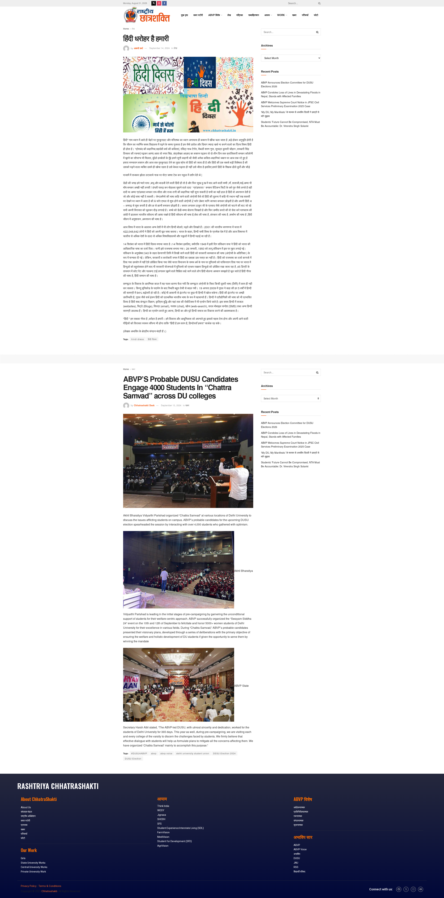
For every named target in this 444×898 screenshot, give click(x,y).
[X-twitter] (406, 889)
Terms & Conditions (50, 886)
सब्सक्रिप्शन (253, 15)
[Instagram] (413, 889)
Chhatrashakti (49, 891)
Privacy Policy (28, 886)
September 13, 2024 (171, 405)
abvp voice (166, 753)
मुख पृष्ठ (184, 15)
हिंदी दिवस (152, 339)
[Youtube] (420, 889)
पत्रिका (239, 15)
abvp (153, 753)
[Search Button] (319, 3)
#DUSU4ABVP (139, 753)
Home (126, 28)
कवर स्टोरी (198, 15)
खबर (294, 15)
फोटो (316, 15)
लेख (229, 15)
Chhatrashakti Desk (144, 405)
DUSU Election (133, 758)
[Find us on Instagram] (159, 3)
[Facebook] (398, 889)
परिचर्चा (305, 15)
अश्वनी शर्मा (138, 48)
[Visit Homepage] (146, 15)
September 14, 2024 (159, 48)
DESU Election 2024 (224, 753)
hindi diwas (137, 339)
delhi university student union (192, 753)
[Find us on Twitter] (153, 3)
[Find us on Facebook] (164, 3)
